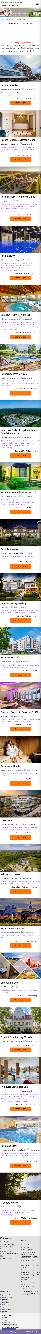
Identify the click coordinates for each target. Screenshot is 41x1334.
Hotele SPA (25, 1247)
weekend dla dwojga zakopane (28, 1283)
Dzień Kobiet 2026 (7, 1246)
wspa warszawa (7, 1307)
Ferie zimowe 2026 (8, 1244)
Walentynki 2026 (7, 1241)
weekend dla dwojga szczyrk (31, 1270)
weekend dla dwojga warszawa (28, 1278)
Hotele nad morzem (28, 1252)
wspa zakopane (6, 1309)
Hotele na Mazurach (28, 1254)
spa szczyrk (5, 1299)
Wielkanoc (10, 20)
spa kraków (5, 1302)
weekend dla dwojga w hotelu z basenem (29, 1287)
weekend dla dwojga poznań (31, 1274)
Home (3, 20)
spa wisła (5, 1311)
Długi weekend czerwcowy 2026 (9, 1254)
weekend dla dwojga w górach (29, 1261)
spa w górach (6, 1295)
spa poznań (5, 1304)
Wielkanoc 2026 (7, 1249)
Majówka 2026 (6, 1251)
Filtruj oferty (9, 1332)
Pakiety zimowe (7, 1258)
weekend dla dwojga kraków (31, 1272)
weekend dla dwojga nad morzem (29, 1266)
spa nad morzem (7, 1297)
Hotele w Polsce (27, 1245)
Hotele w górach (27, 1249)
